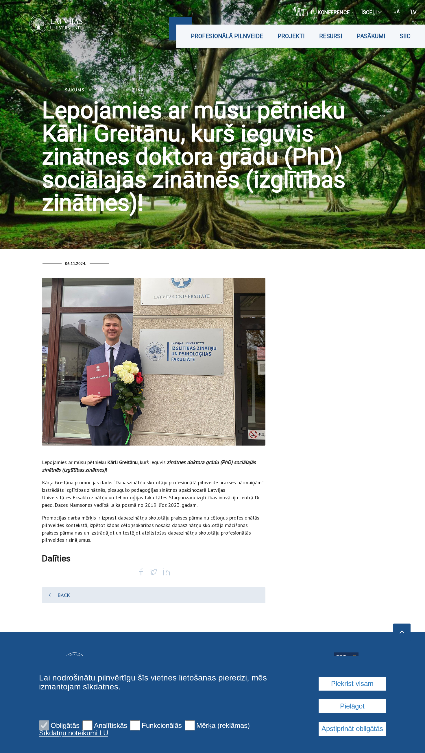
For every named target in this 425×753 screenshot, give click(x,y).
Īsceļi (369, 12)
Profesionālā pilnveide (227, 36)
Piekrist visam (352, 683)
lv (413, 12)
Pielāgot (352, 706)
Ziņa (138, 89)
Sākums (75, 89)
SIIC (405, 36)
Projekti (291, 36)
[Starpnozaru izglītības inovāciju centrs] (47, 24)
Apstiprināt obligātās (352, 728)
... (118, 89)
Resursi (330, 36)
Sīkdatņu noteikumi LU (73, 733)
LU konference (330, 12)
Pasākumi (371, 36)
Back (64, 595)
